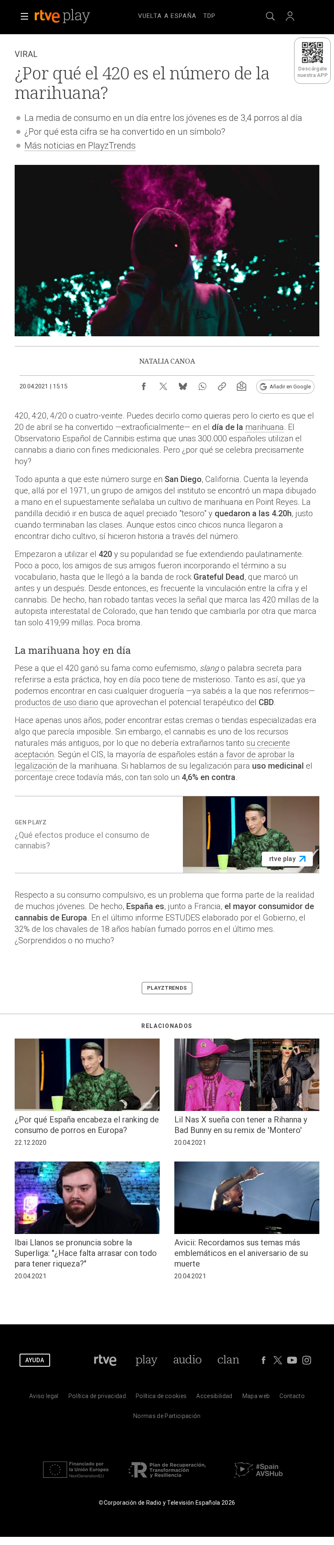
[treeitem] (167, 16)
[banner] (73, 16)
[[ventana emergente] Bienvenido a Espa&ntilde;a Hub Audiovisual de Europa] (258, 1479)
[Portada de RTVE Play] (63, 16)
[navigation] (176, 15)
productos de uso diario (56, 702)
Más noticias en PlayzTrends (80, 145)
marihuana (264, 427)
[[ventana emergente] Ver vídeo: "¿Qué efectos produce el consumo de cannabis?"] (167, 834)
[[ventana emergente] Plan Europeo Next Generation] (75, 1479)
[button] (24, 16)
